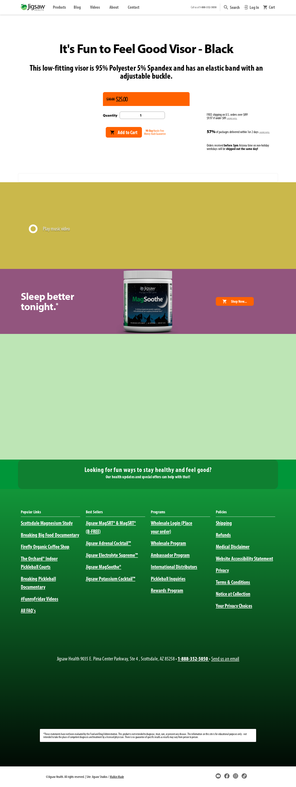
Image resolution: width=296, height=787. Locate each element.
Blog (77, 7)
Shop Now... (239, 301)
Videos (95, 7)
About (114, 7)
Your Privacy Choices (234, 606)
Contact (133, 7)
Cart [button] (272, 7)
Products (59, 7)
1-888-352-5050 (193, 658)
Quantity (110, 115)
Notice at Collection (233, 594)
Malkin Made (117, 777)
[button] (232, 7)
